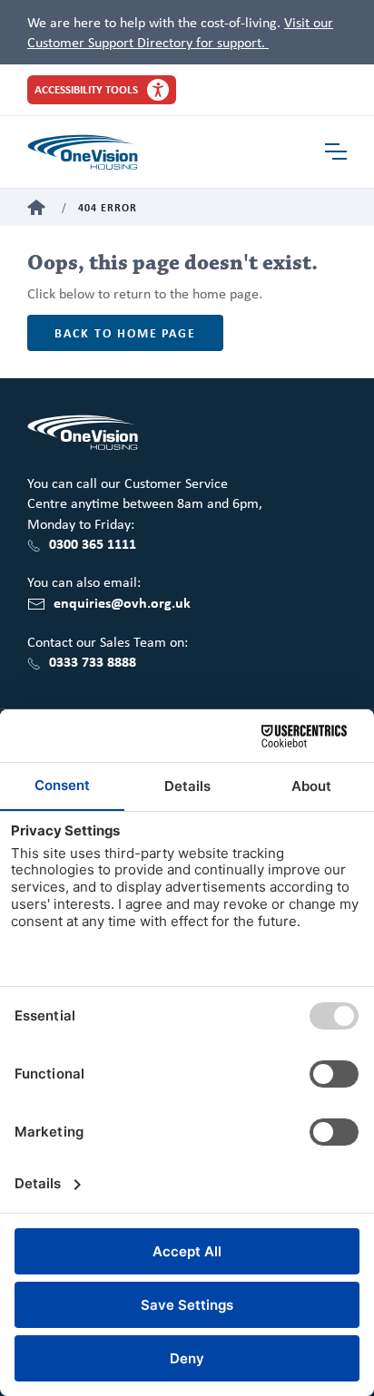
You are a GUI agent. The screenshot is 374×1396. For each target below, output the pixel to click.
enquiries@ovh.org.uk (122, 602)
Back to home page (125, 332)
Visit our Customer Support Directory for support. (180, 32)
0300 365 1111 (92, 543)
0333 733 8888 (92, 661)
